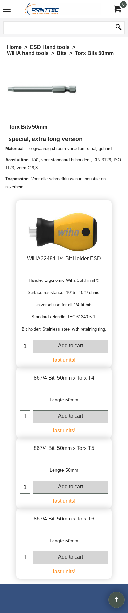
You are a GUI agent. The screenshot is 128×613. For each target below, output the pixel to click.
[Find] (118, 27)
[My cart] (117, 9)
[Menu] (7, 10)
